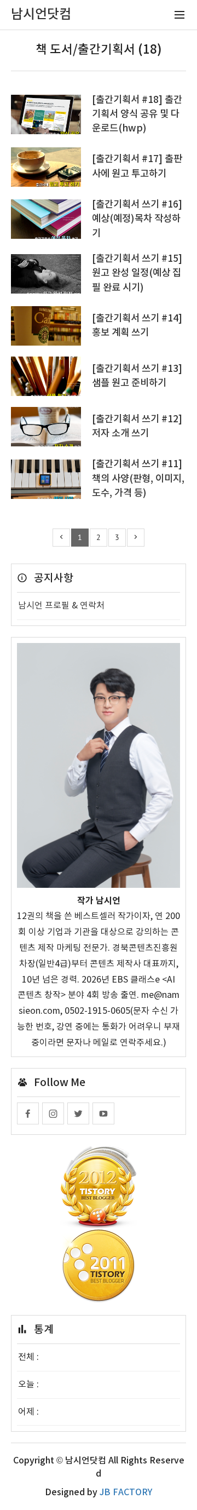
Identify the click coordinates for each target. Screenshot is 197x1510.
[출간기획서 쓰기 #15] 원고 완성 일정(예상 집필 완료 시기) (137, 273)
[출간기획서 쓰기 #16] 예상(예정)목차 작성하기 (137, 219)
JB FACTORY (126, 1492)
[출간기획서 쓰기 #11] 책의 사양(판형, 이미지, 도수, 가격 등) (138, 478)
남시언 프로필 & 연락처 (61, 606)
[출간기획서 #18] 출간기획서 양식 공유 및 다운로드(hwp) (137, 114)
